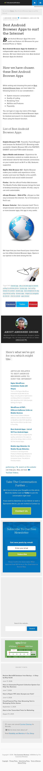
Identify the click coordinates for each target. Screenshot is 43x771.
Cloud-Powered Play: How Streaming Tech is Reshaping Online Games (18, 702)
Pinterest (33, 304)
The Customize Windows (10, 3)
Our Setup (30, 733)
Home (12, 11)
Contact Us (21, 511)
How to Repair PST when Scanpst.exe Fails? (18, 694)
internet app (14, 286)
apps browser (25, 296)
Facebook (10, 304)
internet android (15, 296)
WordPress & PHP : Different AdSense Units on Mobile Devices (21, 410)
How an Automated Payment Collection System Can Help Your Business (21, 686)
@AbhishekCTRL (21, 340)
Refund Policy (22, 763)
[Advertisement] (21, 600)
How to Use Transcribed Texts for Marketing (18, 710)
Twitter (22, 304)
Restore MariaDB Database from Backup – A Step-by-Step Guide (21, 676)
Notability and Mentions (17, 733)
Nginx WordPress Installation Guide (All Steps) (19, 386)
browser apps (20, 293)
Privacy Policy (13, 761)
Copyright (5, 761)
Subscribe (22, 554)
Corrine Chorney (26, 724)
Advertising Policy (24, 761)
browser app (23, 288)
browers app (19, 291)
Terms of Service (36, 761)
